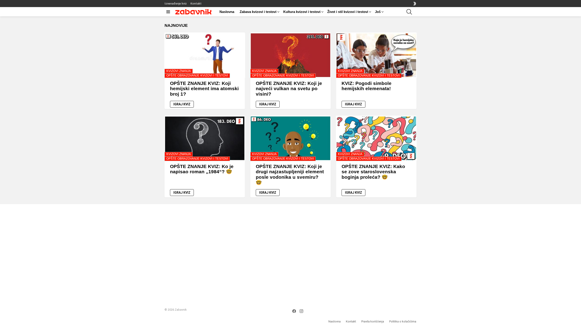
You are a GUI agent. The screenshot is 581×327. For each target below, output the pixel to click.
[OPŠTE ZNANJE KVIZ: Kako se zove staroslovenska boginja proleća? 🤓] (376, 138)
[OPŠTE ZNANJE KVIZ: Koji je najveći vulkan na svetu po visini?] (290, 55)
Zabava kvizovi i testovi (258, 12)
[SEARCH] (409, 11)
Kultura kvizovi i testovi (301, 12)
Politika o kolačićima (402, 321)
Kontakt (196, 3)
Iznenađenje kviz (176, 3)
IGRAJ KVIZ (181, 104)
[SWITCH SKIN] (414, 3)
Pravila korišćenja (372, 321)
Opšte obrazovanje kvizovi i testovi (197, 75)
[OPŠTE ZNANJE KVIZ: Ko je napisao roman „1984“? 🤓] (204, 138)
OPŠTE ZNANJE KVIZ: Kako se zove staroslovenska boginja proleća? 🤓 (373, 172)
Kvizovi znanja (178, 71)
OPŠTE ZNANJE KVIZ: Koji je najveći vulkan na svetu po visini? (289, 89)
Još (378, 12)
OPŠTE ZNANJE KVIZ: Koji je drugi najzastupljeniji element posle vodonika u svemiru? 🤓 (290, 174)
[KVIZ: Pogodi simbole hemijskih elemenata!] (376, 55)
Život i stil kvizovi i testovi (347, 12)
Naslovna (226, 12)
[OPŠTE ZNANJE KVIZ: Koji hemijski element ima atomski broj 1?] (204, 55)
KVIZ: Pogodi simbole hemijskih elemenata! (366, 86)
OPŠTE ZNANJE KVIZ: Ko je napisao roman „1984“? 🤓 (202, 169)
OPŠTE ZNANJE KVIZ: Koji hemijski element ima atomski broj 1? (204, 89)
